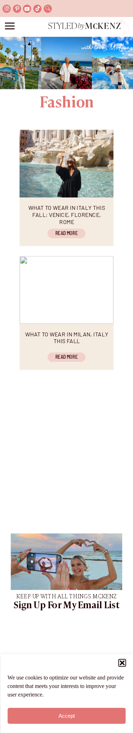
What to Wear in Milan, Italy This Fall (66, 337)
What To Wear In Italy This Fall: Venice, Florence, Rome (66, 214)
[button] (122, 662)
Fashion (66, 103)
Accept (67, 716)
